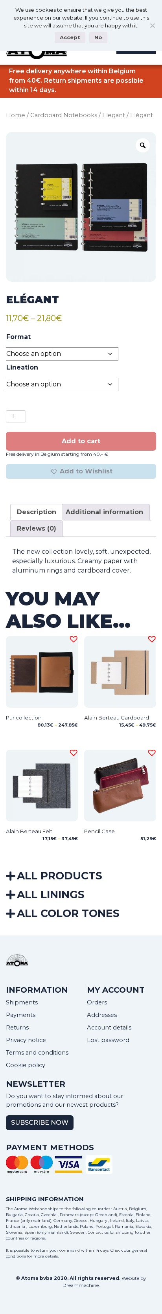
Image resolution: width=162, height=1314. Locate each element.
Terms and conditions (37, 1052)
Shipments (22, 1002)
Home (15, 115)
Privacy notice (26, 1040)
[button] (81, 471)
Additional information (104, 512)
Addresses (102, 1015)
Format (18, 337)
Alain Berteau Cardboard (116, 717)
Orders (97, 1002)
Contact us (98, 1232)
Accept (70, 37)
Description (36, 512)
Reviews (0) (36, 528)
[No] (152, 25)
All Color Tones (68, 913)
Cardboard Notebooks (63, 115)
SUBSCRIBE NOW (39, 1122)
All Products (59, 875)
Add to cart (81, 441)
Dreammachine (81, 1285)
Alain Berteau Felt (29, 831)
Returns (17, 1027)
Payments (20, 1015)
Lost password (108, 1040)
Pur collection (24, 717)
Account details (109, 1027)
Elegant (113, 115)
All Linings (51, 894)
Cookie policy (25, 1065)
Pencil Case (99, 831)
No (98, 37)
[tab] (36, 512)
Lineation (22, 367)
